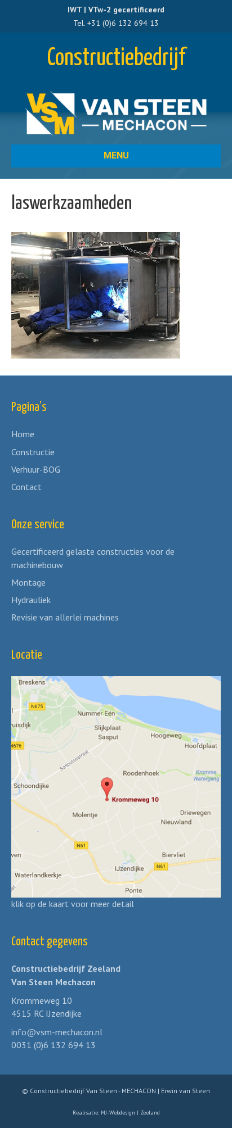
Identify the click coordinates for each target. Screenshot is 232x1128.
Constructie (33, 451)
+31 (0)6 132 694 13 (123, 23)
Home (22, 434)
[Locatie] (116, 785)
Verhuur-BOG (35, 469)
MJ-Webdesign (118, 1112)
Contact (26, 486)
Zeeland (150, 1112)
